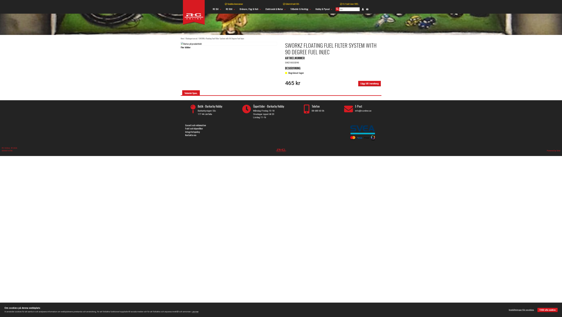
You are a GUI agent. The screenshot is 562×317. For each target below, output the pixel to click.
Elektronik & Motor (274, 9)
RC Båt (229, 9)
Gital (558, 151)
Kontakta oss (190, 135)
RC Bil (215, 9)
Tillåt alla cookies (547, 309)
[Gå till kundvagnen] (367, 8)
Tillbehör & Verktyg (299, 9)
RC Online (6, 148)
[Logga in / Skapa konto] (363, 9)
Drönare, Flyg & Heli (249, 9)
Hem (182, 38)
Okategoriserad (191, 38)
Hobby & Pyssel (322, 9)
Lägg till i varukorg (369, 83)
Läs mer (195, 312)
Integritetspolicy (192, 131)
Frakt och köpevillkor (194, 128)
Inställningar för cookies (521, 310)
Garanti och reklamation (195, 125)
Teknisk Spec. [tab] (191, 93)
